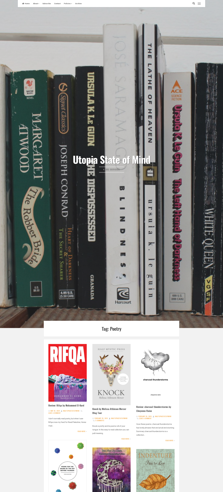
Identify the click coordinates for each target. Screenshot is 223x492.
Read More (81, 431)
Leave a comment (54, 413)
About (35, 4)
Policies (67, 4)
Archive (78, 4)
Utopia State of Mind (111, 159)
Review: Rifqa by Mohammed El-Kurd (66, 405)
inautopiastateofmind (71, 411)
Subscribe (46, 4)
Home (27, 4)
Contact (57, 4)
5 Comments (99, 420)
